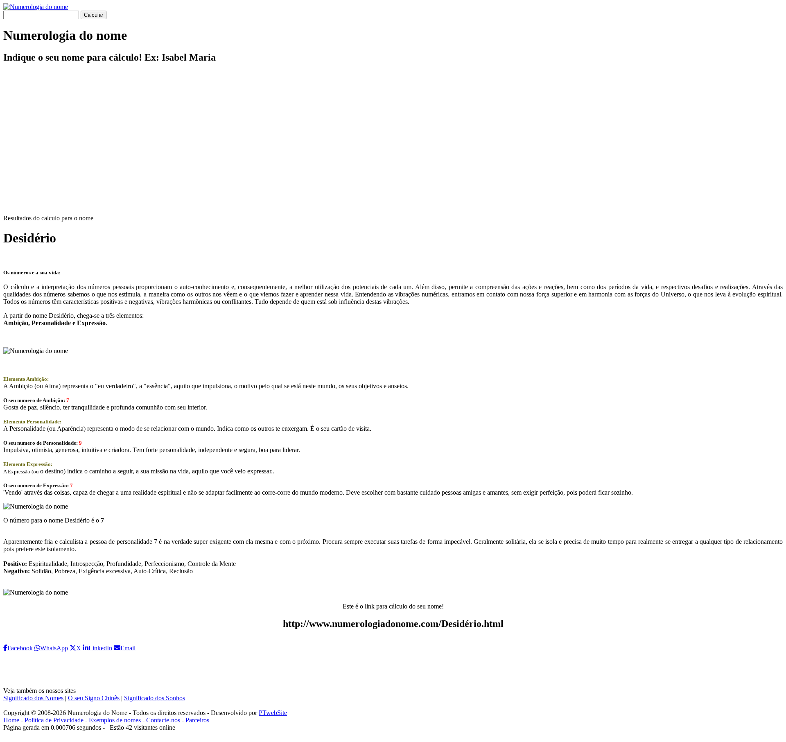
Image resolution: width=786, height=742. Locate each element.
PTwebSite (273, 712)
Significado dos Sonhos (154, 697)
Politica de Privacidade (53, 720)
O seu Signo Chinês (94, 697)
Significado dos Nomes (33, 697)
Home (11, 720)
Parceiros (197, 720)
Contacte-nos (163, 720)
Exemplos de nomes (115, 720)
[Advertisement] (393, 145)
